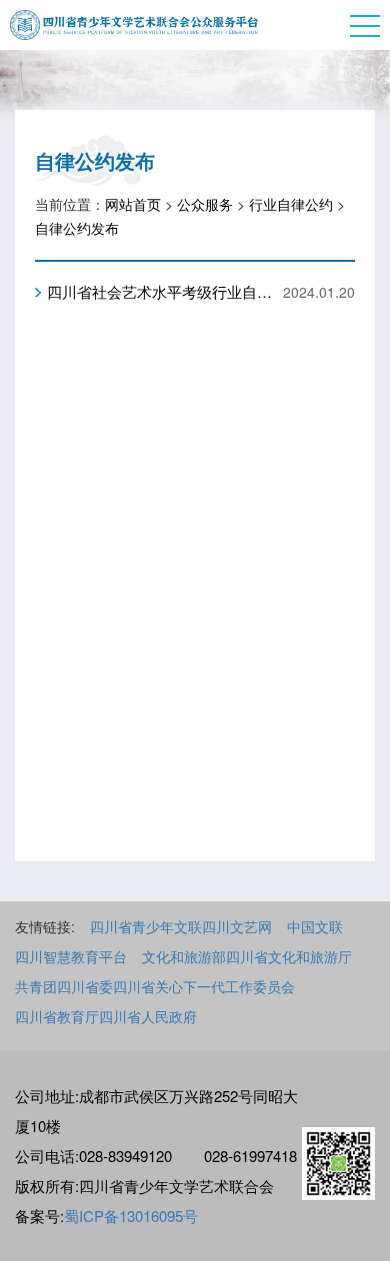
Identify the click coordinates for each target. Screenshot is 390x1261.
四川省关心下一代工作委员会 (204, 986)
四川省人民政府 (148, 1016)
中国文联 (315, 926)
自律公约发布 (77, 228)
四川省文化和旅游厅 (289, 956)
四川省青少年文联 (146, 926)
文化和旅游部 (184, 956)
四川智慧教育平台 (71, 956)
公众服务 (205, 204)
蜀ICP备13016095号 (131, 1215)
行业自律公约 (291, 204)
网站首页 (133, 204)
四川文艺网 (237, 926)
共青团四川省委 (64, 986)
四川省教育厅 (57, 1016)
